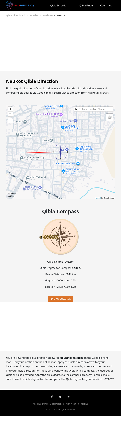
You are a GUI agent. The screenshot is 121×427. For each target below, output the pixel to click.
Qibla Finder (86, 5)
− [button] (10, 114)
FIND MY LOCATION (60, 298)
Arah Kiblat (71, 403)
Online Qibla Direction (53, 403)
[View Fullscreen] (10, 120)
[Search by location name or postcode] (76, 109)
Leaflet (98, 198)
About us (37, 403)
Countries (106, 5)
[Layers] (109, 117)
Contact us (83, 403)
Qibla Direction (59, 5)
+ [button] (10, 109)
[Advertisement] (60, 46)
